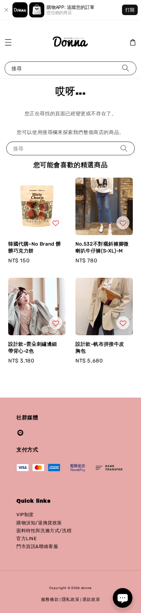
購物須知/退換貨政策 (39, 523)
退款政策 (91, 599)
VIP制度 (25, 514)
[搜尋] (125, 68)
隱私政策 (71, 599)
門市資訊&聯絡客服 (37, 546)
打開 (129, 9)
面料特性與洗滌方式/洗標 (43, 531)
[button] (8, 42)
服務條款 (50, 599)
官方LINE (26, 538)
